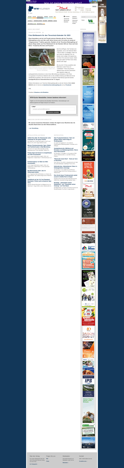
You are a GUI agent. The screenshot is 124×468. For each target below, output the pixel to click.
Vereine (46, 16)
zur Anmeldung (34, 128)
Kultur (51, 16)
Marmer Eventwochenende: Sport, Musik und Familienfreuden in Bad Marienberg (39, 146)
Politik (34, 16)
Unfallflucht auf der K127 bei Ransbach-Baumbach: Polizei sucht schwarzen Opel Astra (39, 181)
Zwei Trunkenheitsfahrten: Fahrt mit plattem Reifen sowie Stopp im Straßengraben (64, 139)
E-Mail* (34, 106)
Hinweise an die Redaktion (41, 92)
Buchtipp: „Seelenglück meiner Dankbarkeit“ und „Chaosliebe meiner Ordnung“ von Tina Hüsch (65, 184)
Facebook (67, 16)
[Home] (28, 12)
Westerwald (32, 23)
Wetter (55, 20)
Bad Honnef (36, 29)
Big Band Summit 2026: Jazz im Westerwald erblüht (37, 171)
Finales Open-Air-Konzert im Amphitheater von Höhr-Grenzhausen (40, 153)
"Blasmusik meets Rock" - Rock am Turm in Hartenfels (66, 159)
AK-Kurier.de (66, 18)
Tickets (82, 20)
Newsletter (66, 21)
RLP (55, 16)
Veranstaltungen (38, 20)
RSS (47, 458)
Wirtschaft (40, 16)
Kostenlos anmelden (53, 112)
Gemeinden (50, 20)
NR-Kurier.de (66, 20)
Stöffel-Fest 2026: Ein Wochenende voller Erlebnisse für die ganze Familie (39, 138)
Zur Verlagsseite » (34, 464)
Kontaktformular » (83, 461)
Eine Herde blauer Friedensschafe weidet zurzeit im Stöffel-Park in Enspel (65, 176)
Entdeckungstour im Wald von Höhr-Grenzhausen (38, 162)
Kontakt (74, 23)
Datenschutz (75, 20)
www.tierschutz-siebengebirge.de (52, 85)
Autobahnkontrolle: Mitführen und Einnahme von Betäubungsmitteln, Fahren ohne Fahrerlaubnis (66, 149)
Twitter (47, 461)
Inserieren (74, 16)
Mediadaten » (66, 462)
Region (30, 16)
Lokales (30, 20)
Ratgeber (45, 20)
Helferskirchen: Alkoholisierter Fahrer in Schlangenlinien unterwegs (65, 167)
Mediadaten (74, 18)
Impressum (74, 21)
